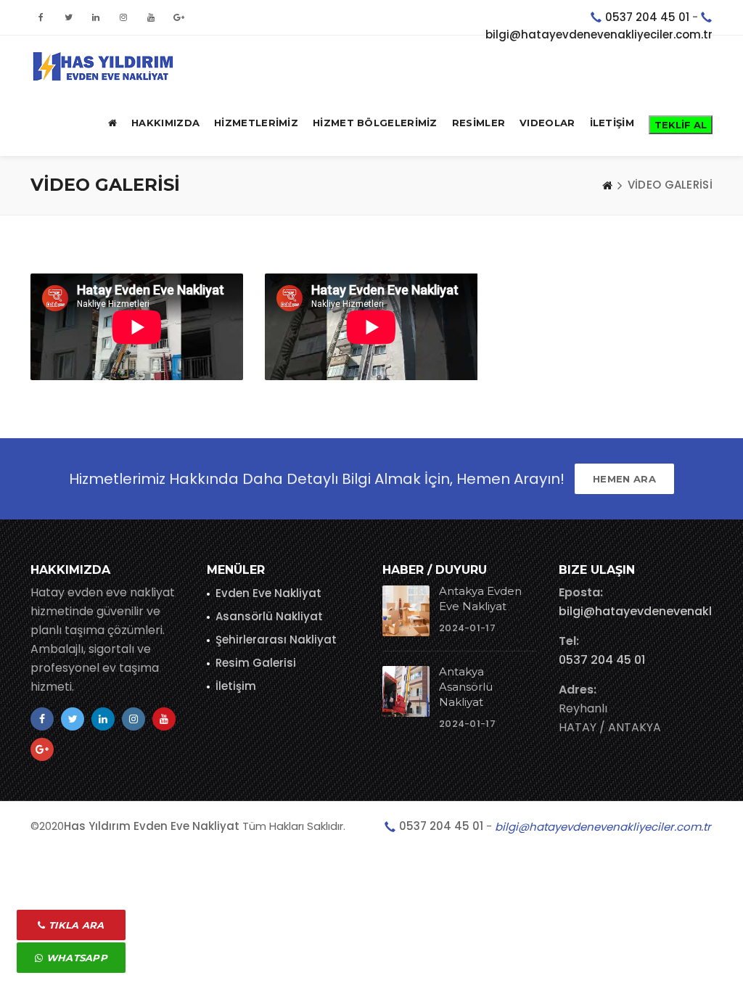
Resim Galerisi (255, 662)
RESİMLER (478, 122)
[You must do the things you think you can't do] (406, 610)
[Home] (607, 185)
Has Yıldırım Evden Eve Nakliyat (151, 826)
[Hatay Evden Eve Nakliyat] (103, 64)
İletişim (235, 686)
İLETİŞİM (612, 122)
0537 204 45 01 (647, 17)
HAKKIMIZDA (165, 122)
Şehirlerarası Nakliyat (276, 639)
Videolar (547, 122)
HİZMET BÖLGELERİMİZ (375, 122)
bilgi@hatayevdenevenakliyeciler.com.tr (599, 34)
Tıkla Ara (75, 925)
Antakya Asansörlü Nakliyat (466, 687)
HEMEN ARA (624, 479)
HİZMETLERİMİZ (256, 122)
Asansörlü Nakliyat (269, 616)
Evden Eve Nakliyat (268, 593)
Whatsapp (75, 957)
